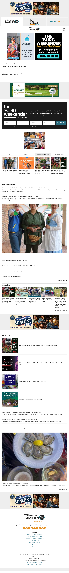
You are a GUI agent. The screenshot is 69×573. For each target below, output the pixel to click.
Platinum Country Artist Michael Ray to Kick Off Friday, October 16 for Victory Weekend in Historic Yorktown (42, 363)
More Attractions (60, 310)
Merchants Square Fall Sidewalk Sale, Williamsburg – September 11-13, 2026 (42, 172)
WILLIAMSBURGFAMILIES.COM (34, 562)
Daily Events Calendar (34, 542)
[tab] (9, 154)
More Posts (62, 489)
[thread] (45, 528)
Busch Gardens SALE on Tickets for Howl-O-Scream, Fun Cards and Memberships (58, 172)
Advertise (34, 547)
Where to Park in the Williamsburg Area (11, 276)
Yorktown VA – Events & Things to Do (34, 538)
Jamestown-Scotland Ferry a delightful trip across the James (16, 271)
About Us (34, 544)
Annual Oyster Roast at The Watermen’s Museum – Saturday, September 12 (19, 419)
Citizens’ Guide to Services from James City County (30, 399)
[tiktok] (37, 528)
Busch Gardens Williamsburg (34, 534)
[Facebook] (24, 528)
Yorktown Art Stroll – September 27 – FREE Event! (47, 300)
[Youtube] (32, 528)
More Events (61, 178)
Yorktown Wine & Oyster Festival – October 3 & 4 (15, 483)
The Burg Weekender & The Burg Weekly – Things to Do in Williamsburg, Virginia (21, 265)
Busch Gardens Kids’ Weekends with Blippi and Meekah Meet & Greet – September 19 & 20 (25, 173)
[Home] (3, 63)
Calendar (64, 29)
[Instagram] (26, 528)
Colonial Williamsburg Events (34, 536)
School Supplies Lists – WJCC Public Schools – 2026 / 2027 (32, 381)
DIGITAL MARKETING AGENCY (34, 564)
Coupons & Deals (34, 540)
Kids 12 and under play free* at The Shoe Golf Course (14, 260)
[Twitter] (34, 528)
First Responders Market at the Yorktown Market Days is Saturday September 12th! (34, 300)
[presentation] (10, 163)
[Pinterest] (29, 528)
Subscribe (60, 122)
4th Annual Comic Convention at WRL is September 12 (10, 171)
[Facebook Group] (40, 528)
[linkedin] (42, 528)
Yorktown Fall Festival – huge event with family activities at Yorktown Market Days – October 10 (21, 301)
